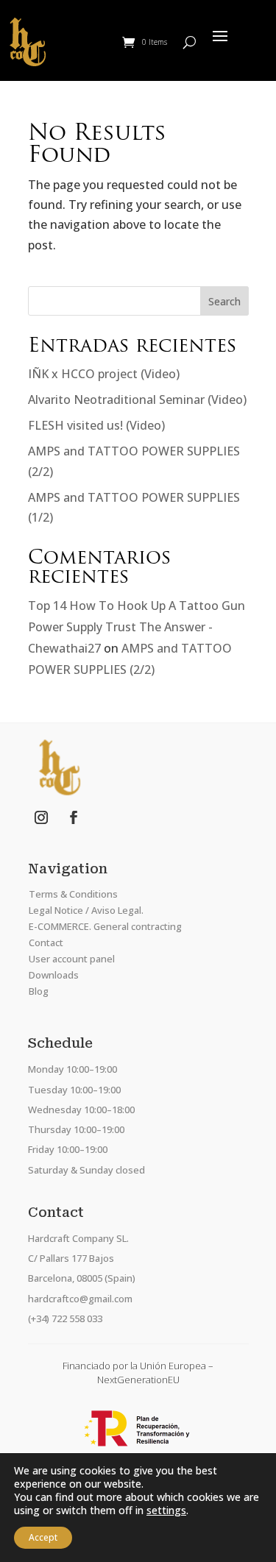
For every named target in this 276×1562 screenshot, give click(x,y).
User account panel (72, 958)
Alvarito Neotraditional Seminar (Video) (137, 399)
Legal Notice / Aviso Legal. (86, 910)
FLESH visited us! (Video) (96, 425)
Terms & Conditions (73, 894)
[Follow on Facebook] (73, 817)
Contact (46, 942)
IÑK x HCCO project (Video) (104, 374)
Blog (39, 991)
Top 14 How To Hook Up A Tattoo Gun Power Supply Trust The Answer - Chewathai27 (136, 626)
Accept (43, 1537)
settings (166, 1510)
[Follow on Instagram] (41, 817)
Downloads (54, 974)
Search (224, 301)
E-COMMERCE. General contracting (105, 926)
